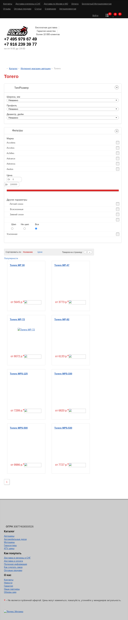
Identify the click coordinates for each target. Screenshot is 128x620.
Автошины (19, 59)
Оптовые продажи (13, 570)
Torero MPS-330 (63, 373)
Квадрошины (90, 59)
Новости (8, 583)
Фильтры (17, 130)
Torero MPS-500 (19, 428)
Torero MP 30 (17, 265)
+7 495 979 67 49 (20, 39)
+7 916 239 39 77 (20, 44)
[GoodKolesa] (5, 68)
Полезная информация (15, 564)
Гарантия (8, 586)
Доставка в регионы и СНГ (17, 558)
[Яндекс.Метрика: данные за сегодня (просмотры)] (13, 611)
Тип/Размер (21, 87)
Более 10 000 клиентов (48, 34)
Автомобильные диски (15, 539)
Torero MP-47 (61, 265)
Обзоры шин (10, 592)
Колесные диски (44, 59)
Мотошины (68, 59)
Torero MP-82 (61, 319)
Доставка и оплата (13, 561)
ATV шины (9, 548)
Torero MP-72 (17, 319)
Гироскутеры (10, 545)
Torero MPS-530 (63, 428)
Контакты (8, 579)
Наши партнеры (12, 589)
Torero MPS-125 (19, 373)
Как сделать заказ (13, 567)
